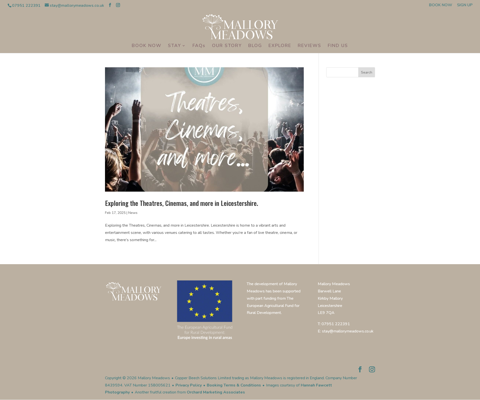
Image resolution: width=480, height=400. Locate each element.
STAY (174, 46)
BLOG (255, 46)
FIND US (338, 46)
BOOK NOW (440, 5)
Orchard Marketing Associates (216, 392)
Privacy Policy (189, 385)
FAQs (199, 46)
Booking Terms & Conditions (234, 385)
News (133, 212)
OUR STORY (227, 46)
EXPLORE (279, 46)
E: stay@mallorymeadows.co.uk (346, 331)
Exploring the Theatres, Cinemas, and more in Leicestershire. (181, 203)
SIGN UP (464, 5)
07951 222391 (26, 5)
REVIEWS (309, 46)
